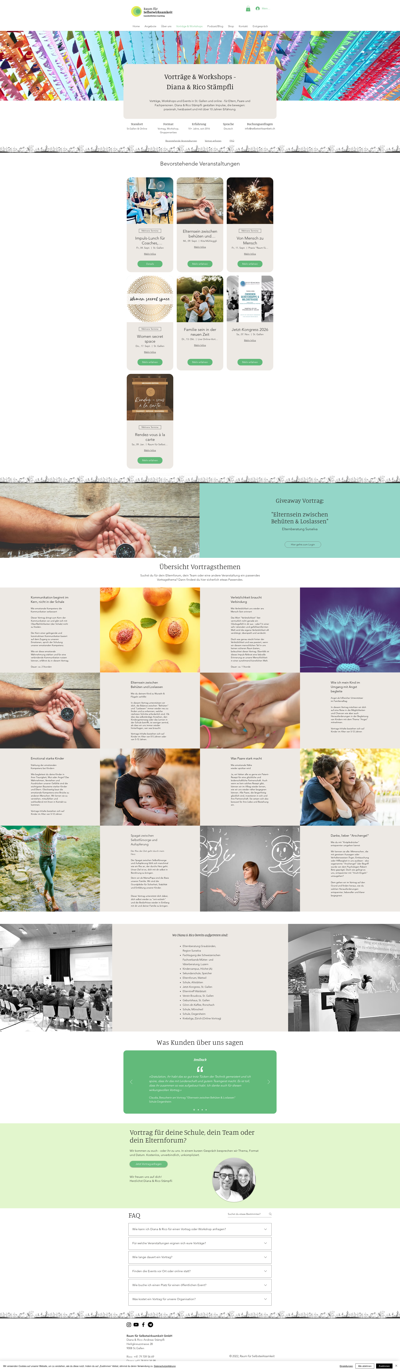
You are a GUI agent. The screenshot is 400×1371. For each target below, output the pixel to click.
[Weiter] (269, 1082)
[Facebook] (143, 1325)
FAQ (232, 140)
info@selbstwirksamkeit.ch (260, 128)
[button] (248, 8)
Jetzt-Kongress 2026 (250, 329)
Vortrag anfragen (213, 140)
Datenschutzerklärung (165, 1366)
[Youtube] (136, 1325)
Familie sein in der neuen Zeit (200, 332)
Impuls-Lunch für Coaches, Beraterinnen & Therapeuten (150, 240)
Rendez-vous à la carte (150, 437)
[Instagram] (129, 1325)
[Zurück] (131, 1082)
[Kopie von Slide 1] (198, 1110)
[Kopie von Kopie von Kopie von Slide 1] (193, 1109)
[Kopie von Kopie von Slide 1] (206, 1109)
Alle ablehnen (365, 1366)
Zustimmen (384, 1366)
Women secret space (150, 339)
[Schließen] (396, 1366)
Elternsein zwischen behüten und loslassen (200, 234)
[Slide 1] (202, 1109)
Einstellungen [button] (346, 1366)
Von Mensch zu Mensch (250, 240)
